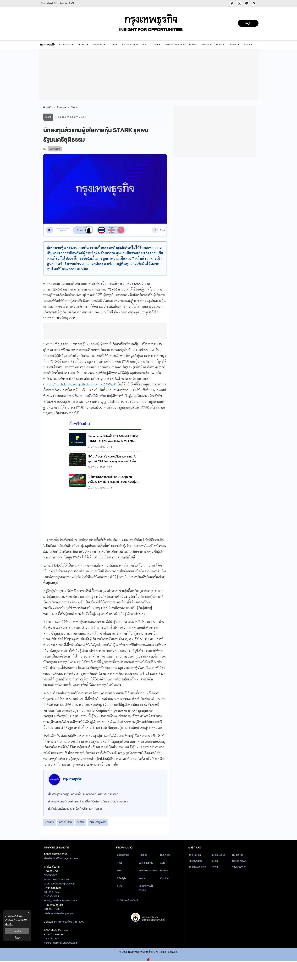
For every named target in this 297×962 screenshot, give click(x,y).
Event (247, 44)
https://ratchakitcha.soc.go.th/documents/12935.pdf (81, 384)
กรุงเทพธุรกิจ (195, 861)
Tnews (214, 866)
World (154, 44)
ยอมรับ (17, 931)
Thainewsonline (197, 866)
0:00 (61, 230)
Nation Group (218, 855)
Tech (112, 44)
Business (98, 44)
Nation (214, 861)
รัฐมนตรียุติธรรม (98, 822)
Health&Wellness (173, 44)
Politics (193, 44)
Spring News (239, 861)
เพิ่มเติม (9, 924)
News (219, 44)
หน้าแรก (47, 107)
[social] (231, 3)
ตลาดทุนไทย (65, 822)
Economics (65, 44)
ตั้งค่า (17, 937)
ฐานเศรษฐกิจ (239, 866)
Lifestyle (205, 44)
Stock (74, 107)
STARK (81, 822)
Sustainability (128, 44)
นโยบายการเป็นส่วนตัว (146, 888)
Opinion (233, 44)
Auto (144, 44)
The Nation (195, 855)
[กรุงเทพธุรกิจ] (47, 44)
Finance (82, 44)
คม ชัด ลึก (237, 855)
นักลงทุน (49, 822)
